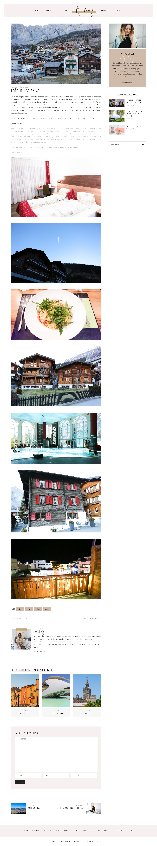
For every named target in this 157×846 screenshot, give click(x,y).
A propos (48, 10)
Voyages (13, 87)
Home (26, 831)
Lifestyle (96, 831)
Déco (77, 831)
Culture (67, 831)
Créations (105, 10)
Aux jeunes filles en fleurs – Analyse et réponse (134, 113)
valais (38, 609)
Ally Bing (84, 11)
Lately (85, 831)
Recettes (107, 831)
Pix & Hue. (101, 841)
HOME (37, 10)
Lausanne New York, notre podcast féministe (135, 101)
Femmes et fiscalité (133, 126)
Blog (58, 831)
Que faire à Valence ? (56, 713)
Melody (40, 631)
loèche (20, 609)
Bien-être (48, 831)
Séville (87, 713)
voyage (47, 609)
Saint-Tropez (25, 713)
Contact (118, 10)
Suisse (29, 609)
